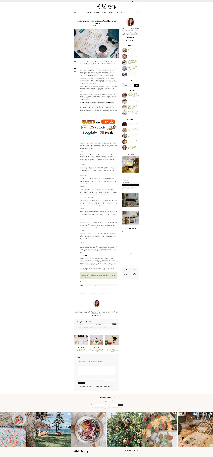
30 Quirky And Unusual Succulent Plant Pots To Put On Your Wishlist (133, 112)
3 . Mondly (82, 164)
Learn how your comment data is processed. (103, 386)
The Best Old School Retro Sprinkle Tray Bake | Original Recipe (130, 163)
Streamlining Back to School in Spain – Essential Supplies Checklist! (96, 350)
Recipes (111, 12)
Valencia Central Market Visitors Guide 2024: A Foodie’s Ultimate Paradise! (133, 68)
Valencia (96, 12)
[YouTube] (135, 1)
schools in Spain (93, 293)
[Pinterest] (130, 40)
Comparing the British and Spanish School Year (81, 350)
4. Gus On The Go (84, 175)
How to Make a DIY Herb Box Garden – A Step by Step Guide (133, 101)
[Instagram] (132, 1)
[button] (138, 12)
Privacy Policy (128, 450)
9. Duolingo (82, 230)
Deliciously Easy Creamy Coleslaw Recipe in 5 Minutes (133, 135)
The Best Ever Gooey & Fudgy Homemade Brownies (133, 124)
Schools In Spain (81, 347)
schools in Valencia (101, 293)
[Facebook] (127, 40)
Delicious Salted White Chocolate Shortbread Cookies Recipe (132, 147)
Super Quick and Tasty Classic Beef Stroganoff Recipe (133, 129)
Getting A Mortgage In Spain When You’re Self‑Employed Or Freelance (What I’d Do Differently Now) (132, 50)
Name (79, 377)
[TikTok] (136, 1)
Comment (79, 364)
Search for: (124, 83)
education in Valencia (85, 293)
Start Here (89, 12)
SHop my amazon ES (130, 217)
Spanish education (110, 293)
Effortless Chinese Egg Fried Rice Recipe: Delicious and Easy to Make (133, 142)
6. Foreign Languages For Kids (87, 197)
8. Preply (82, 219)
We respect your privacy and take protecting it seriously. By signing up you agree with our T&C (95, 327)
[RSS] (138, 1)
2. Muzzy (82, 151)
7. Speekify (82, 208)
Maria (96, 309)
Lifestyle (104, 12)
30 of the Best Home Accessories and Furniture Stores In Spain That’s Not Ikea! (133, 95)
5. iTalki (82, 186)
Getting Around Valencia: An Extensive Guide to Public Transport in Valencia (133, 62)
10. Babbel (82, 243)
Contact (136, 450)
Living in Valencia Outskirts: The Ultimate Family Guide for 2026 (133, 74)
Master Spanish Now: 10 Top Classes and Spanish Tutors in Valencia (112, 350)
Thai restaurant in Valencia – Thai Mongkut (133, 56)
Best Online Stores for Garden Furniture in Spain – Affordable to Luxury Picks (132, 107)
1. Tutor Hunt (83, 139)
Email (92, 377)
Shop (117, 12)
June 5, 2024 (94, 25)
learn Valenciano (111, 75)
